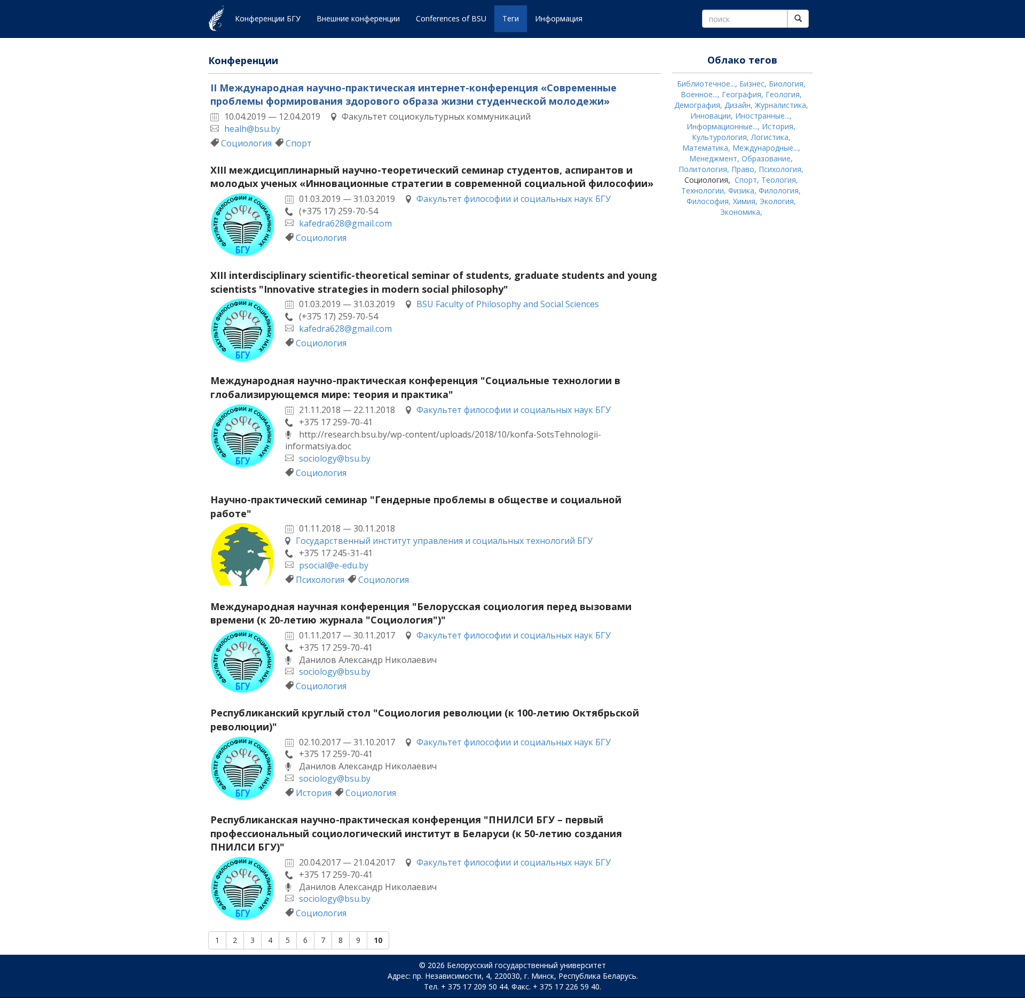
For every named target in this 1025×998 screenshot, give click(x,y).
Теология (778, 180)
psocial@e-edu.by (333, 565)
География (741, 94)
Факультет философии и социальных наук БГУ (513, 199)
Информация (558, 18)
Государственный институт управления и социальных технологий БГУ (444, 541)
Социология (246, 143)
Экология (777, 201)
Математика (705, 148)
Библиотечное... (706, 84)
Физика (741, 190)
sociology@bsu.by (334, 458)
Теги (510, 18)
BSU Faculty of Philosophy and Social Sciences (507, 304)
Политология (703, 169)
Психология (320, 580)
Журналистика (780, 105)
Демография (697, 105)
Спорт (299, 143)
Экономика (740, 212)
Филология (779, 190)
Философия (708, 201)
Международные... (765, 148)
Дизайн (737, 105)
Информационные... (722, 126)
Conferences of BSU (451, 18)
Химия (744, 201)
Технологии (702, 190)
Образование (766, 158)
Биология (786, 84)
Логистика (770, 137)
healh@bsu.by (252, 129)
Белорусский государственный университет (526, 965)
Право (742, 169)
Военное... (699, 94)
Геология (783, 94)
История (314, 793)
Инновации (710, 116)
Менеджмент (713, 158)
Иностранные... (762, 116)
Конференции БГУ (268, 18)
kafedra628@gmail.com (345, 223)
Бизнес (751, 84)
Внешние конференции (358, 18)
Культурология (719, 137)
